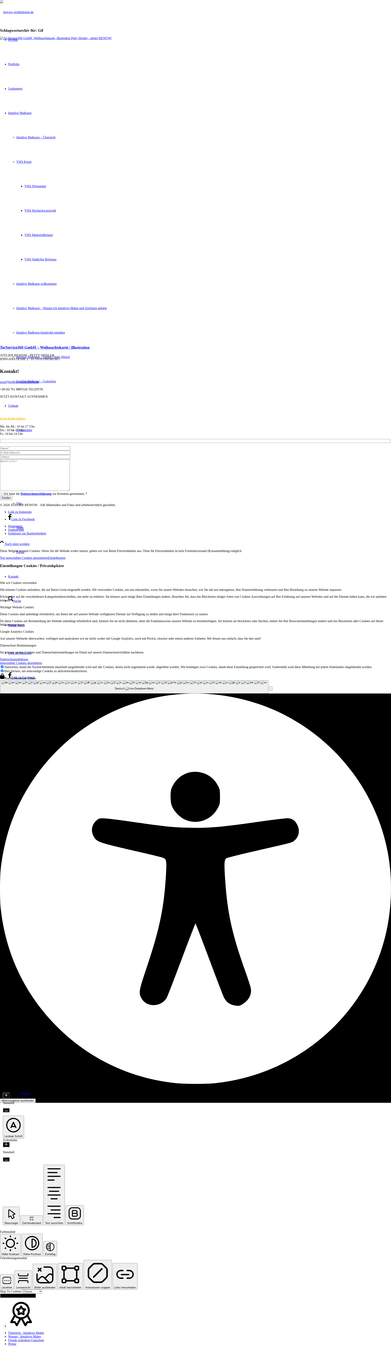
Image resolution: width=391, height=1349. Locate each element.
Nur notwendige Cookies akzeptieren (24, 558)
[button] (270, 688)
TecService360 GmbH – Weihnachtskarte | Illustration (45, 347)
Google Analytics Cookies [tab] (17, 631)
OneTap (25, 1093)
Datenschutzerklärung (14, 659)
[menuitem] (199, 526)
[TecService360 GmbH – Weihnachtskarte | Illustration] (195, 38)
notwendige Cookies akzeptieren (21, 663)
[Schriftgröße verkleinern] (6, 1110)
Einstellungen (56, 558)
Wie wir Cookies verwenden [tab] (18, 583)
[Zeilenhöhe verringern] (6, 1159)
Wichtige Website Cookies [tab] (17, 607)
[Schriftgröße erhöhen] (6, 1095)
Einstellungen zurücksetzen (18, 1295)
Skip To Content (11, 1291)
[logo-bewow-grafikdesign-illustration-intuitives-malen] (17, 12)
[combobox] (134, 687)
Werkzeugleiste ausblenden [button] (18, 1100)
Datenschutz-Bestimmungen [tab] (18, 645)
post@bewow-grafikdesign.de (19, 382)
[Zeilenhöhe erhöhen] (6, 1144)
